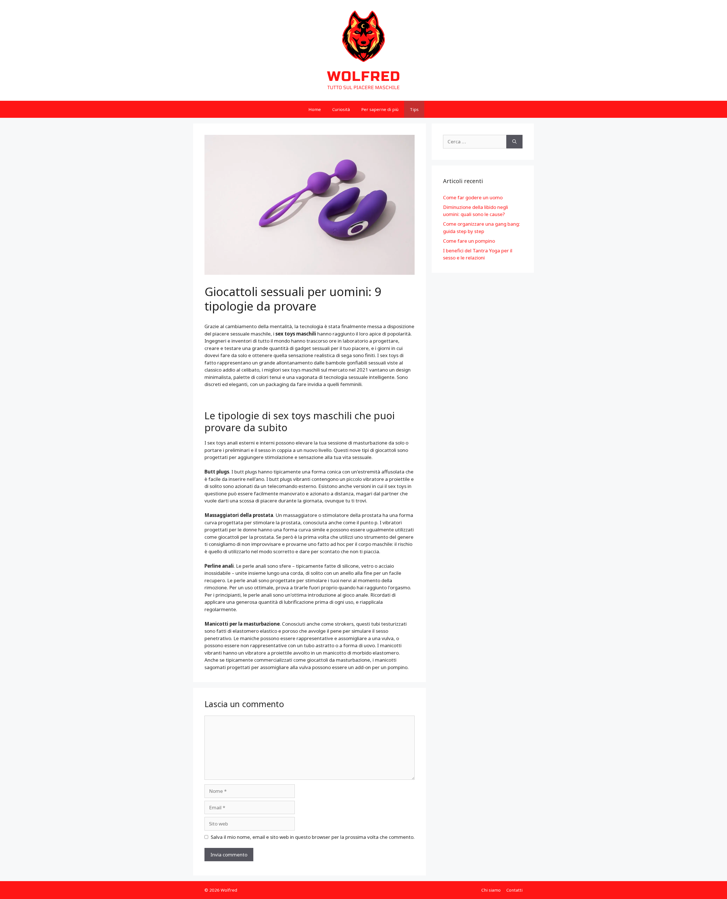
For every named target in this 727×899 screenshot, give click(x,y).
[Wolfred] (363, 50)
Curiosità (341, 109)
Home (314, 109)
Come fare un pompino (469, 241)
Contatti (514, 890)
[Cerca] (514, 141)
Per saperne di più (379, 109)
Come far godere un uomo (473, 197)
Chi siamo (491, 890)
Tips (414, 109)
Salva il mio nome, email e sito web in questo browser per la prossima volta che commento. (313, 837)
